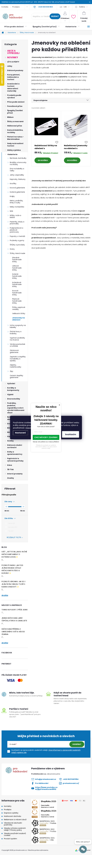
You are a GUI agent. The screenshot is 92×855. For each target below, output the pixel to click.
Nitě (11, 211)
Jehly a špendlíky (17, 175)
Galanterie (12, 154)
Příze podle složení (15, 102)
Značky (10, 478)
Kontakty (5, 7)
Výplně (10, 394)
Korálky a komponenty (13, 389)
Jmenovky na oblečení (18, 319)
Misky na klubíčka (17, 207)
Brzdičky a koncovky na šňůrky (18, 163)
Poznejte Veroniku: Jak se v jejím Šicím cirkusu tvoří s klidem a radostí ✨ (13, 584)
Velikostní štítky (18, 313)
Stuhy (12, 249)
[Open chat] (83, 849)
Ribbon (10, 117)
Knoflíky (13, 183)
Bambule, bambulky (18, 158)
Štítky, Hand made (17, 253)
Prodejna (16, 7)
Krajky (12, 196)
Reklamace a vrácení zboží (15, 819)
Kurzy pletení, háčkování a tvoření (13, 77)
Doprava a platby (11, 813)
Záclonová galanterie (14, 351)
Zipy (11, 371)
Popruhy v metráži (17, 236)
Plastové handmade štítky (17, 301)
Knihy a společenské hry (14, 453)
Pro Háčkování (41, 783)
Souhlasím (70, 434)
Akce (11, 523)
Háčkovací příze (14, 126)
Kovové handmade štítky (17, 292)
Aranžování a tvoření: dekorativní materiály (13, 87)
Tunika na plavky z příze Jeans (15, 609)
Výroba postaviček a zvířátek (17, 345)
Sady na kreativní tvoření (15, 144)
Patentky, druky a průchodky (17, 223)
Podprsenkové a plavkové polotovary (16, 230)
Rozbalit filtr (14, 537)
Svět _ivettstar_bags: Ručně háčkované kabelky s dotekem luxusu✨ (14, 554)
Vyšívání (11, 383)
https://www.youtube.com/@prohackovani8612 (46, 788)
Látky (9, 66)
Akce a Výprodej (13, 52)
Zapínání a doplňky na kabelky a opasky (18, 358)
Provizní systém (10, 838)
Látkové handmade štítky (17, 268)
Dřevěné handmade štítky (17, 259)
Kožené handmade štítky (17, 276)
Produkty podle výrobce (14, 96)
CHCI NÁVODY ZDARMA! (46, 437)
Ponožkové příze (14, 106)
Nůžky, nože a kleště (15, 216)
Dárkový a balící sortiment (14, 446)
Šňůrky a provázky (17, 245)
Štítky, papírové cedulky (18, 308)
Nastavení (20, 432)
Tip (10, 531)
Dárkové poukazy (15, 70)
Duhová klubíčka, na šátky (15, 131)
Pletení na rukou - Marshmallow (15, 138)
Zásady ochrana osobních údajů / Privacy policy (15, 829)
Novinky (12, 57)
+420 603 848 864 (70, 779)
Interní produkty (15, 474)
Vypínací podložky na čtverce (17, 339)
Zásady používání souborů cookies (15, 834)
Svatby (10, 441)
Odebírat (76, 744)
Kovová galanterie (17, 188)
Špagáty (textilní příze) (15, 111)
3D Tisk (10, 469)
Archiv (5, 595)
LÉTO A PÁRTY (13, 62)
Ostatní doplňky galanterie (16, 376)
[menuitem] (16, 26)
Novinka (12, 527)
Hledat (55, 16)
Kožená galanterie (17, 192)
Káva (9, 465)
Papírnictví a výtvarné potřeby (15, 459)
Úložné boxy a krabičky (15, 332)
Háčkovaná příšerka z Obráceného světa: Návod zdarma (13, 631)
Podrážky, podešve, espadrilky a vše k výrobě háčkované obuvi (15, 408)
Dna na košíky (13, 399)
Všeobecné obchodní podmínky (13, 824)
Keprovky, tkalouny (17, 179)
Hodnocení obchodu (12, 816)
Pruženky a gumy (17, 240)
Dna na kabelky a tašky (17, 169)
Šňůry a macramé (15, 121)
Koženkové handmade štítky (17, 284)
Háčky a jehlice (14, 150)
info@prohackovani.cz (45, 779)
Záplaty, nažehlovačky (15, 366)
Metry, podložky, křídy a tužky (16, 201)
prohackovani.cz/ (71, 783)
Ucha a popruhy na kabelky (18, 326)
